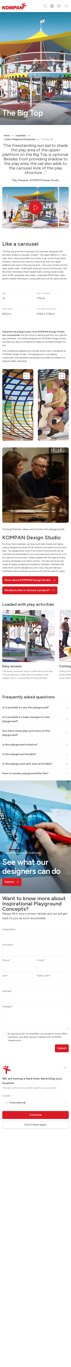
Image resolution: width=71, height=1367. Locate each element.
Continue (36, 1114)
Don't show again (36, 1124)
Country (6, 1095)
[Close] (65, 1067)
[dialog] (35, 683)
